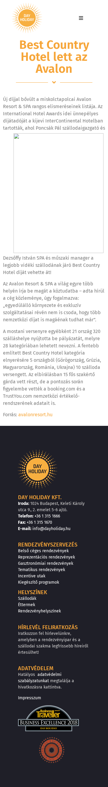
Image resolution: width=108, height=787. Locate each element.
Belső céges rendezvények (43, 550)
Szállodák (27, 598)
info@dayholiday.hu (51, 528)
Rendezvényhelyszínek (39, 611)
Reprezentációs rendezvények (46, 557)
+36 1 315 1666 (47, 516)
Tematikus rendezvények (41, 569)
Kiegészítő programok (38, 582)
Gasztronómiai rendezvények (45, 563)
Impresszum (29, 697)
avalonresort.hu (35, 414)
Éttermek (26, 604)
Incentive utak (31, 576)
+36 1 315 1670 (39, 522)
